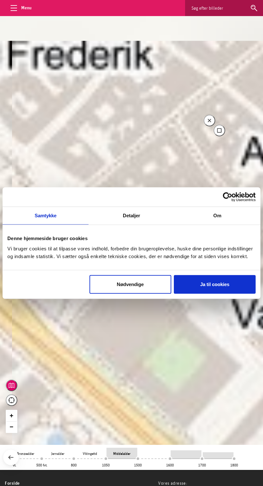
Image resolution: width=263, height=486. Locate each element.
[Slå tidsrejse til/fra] (11, 385)
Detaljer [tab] (131, 215)
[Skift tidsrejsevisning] (219, 130)
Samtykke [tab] (46, 215)
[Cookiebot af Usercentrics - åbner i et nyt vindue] (227, 197)
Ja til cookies (214, 284)
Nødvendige (130, 284)
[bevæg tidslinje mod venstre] (11, 457)
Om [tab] (217, 215)
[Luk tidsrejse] (209, 120)
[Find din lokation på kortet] (11, 400)
